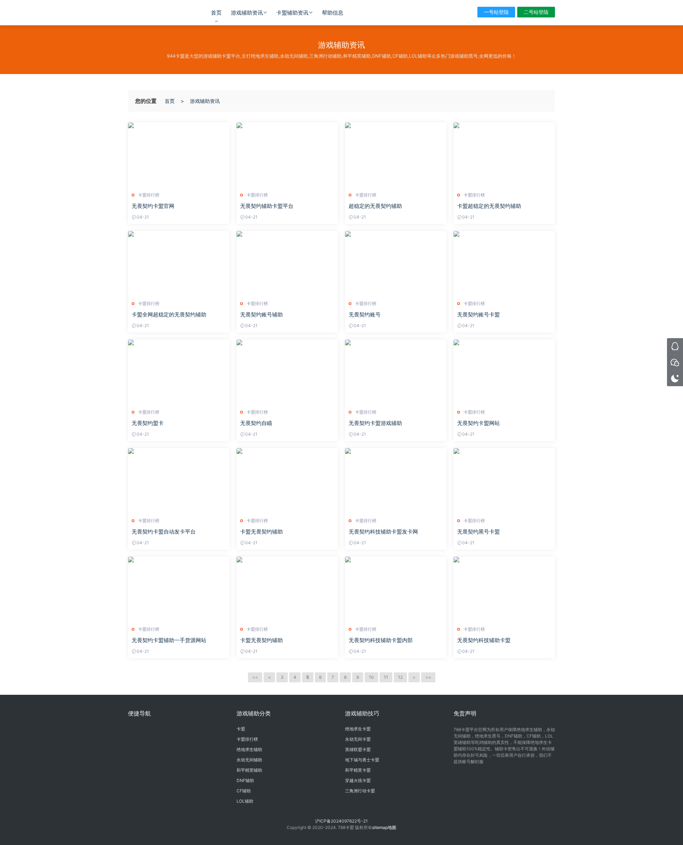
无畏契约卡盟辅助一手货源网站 (169, 640)
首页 (216, 12)
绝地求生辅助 (249, 749)
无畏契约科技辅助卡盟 (483, 640)
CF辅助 (244, 790)
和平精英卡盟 (358, 770)
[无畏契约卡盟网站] (504, 372)
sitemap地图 (384, 827)
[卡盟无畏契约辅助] (287, 480)
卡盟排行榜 (148, 194)
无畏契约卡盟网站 (478, 423)
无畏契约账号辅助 (261, 314)
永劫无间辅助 (249, 759)
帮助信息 (332, 12)
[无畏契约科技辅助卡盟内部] (395, 589)
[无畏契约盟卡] (178, 372)
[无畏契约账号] (395, 263)
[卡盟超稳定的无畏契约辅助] (504, 154)
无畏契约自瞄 (256, 423)
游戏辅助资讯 (247, 12)
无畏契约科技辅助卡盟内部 (381, 640)
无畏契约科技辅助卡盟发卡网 (383, 531)
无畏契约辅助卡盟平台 (266, 206)
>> (428, 677)
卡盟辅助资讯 (292, 12)
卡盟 (241, 728)
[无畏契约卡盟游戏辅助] (395, 372)
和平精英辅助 (249, 770)
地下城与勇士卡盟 (362, 759)
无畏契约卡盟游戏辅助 (375, 423)
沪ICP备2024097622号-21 (341, 821)
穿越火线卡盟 (358, 780)
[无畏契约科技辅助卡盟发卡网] (395, 480)
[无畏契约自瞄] (287, 372)
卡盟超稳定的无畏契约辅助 (489, 206)
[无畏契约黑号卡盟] (504, 480)
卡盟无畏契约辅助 (261, 531)
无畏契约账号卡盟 (478, 314)
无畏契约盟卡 (148, 423)
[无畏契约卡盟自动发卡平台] (178, 480)
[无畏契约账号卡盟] (504, 263)
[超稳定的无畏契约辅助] (395, 154)
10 (371, 677)
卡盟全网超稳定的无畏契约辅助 (169, 314)
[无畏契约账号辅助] (287, 263)
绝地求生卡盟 (358, 728)
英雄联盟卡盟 (358, 749)
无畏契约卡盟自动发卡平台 (164, 531)
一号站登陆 (496, 12)
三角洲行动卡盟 (360, 790)
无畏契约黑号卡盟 (478, 531)
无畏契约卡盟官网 (153, 206)
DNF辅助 (245, 780)
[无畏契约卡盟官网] (178, 154)
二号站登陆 (536, 12)
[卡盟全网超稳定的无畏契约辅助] (178, 263)
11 (386, 677)
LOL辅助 (245, 801)
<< (255, 677)
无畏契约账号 (365, 314)
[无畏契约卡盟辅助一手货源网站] (178, 589)
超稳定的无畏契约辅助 (375, 206)
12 (400, 677)
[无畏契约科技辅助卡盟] (504, 589)
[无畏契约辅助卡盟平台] (287, 154)
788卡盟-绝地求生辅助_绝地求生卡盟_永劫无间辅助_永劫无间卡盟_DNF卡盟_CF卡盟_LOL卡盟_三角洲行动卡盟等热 (158, 12)
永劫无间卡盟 (358, 739)
